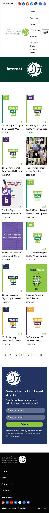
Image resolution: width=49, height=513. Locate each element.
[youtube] (27, 4)
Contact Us (7, 484)
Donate (5, 490)
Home (32, 11)
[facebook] (40, 4)
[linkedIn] (23, 4)
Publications (35, 30)
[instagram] (19, 4)
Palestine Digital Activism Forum (34, 47)
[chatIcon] (44, 4)
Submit (24, 424)
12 (41, 355)
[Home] (17, 32)
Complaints (7, 497)
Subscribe (10, 3)
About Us (34, 18)
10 (27, 355)
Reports (33, 36)
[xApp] (36, 4)
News (32, 24)
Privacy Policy (23, 433)
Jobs (4, 477)
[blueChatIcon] (31, 4)
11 (34, 355)
